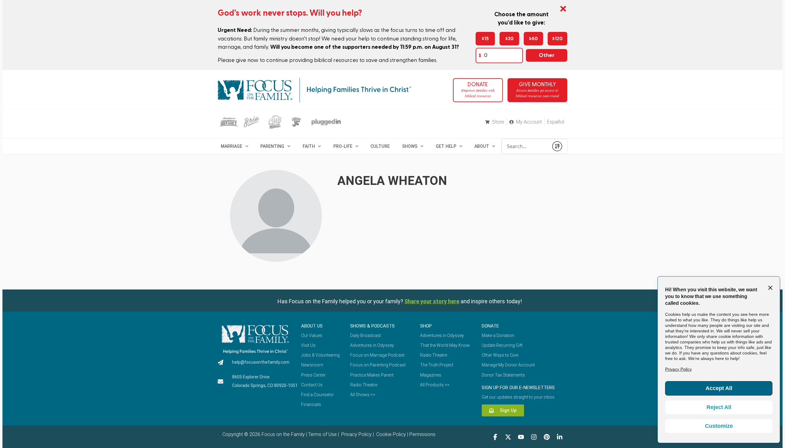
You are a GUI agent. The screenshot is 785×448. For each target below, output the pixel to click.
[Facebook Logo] (495, 437)
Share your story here (431, 301)
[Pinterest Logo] (547, 437)
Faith (309, 146)
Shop (426, 326)
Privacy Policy (356, 434)
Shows (409, 146)
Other (546, 55)
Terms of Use (322, 434)
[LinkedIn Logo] (560, 437)
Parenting (272, 146)
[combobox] (525, 146)
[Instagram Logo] (534, 437)
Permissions (422, 434)
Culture (380, 146)
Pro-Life (342, 146)
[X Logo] (508, 437)
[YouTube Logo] (521, 437)
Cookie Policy (390, 434)
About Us (312, 326)
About (481, 146)
